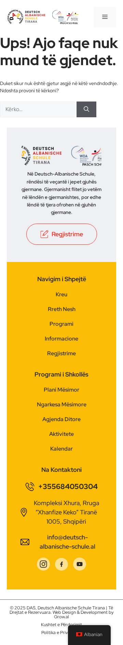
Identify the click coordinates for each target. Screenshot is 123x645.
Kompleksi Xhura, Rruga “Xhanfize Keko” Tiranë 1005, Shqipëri (66, 512)
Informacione (61, 338)
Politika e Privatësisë (61, 632)
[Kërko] (86, 109)
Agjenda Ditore (61, 419)
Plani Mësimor (61, 389)
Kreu (61, 294)
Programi (61, 323)
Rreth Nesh (62, 309)
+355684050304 (68, 486)
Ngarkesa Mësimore (61, 404)
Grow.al (61, 617)
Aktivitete (61, 434)
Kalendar (61, 448)
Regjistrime (61, 353)
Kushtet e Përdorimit (61, 625)
